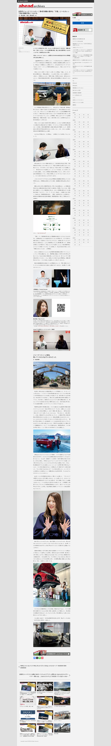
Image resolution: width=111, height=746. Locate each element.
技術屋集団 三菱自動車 (77, 92)
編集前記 (74, 104)
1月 (88, 117)
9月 (88, 122)
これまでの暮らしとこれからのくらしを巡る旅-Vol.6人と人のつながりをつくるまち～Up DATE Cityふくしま (82, 71)
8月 (75, 114)
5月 (88, 114)
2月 (83, 117)
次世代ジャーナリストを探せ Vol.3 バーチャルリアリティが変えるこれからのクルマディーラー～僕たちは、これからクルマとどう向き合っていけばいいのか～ (43, 675)
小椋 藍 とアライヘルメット (78, 47)
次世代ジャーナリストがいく (24, 51)
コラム (74, 97)
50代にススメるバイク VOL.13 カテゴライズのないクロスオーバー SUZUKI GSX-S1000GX (43, 667)
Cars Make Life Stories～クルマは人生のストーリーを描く (82, 63)
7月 (79, 114)
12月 (75, 122)
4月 (75, 117)
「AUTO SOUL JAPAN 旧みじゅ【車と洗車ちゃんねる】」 (48, 326)
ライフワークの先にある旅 (78, 41)
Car (19, 50)
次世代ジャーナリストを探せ (78, 102)
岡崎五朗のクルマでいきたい (78, 87)
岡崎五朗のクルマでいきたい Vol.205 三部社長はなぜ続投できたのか (82, 44)
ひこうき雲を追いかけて (77, 95)
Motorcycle (75, 83)
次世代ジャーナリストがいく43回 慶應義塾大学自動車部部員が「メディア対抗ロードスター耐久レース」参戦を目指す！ (82, 56)
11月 (79, 122)
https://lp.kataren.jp (41, 233)
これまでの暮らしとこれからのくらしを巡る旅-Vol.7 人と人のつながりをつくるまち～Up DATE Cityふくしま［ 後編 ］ (82, 51)
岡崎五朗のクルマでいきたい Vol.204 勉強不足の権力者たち (82, 67)
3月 (79, 117)
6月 (83, 114)
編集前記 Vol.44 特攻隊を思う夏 (79, 38)
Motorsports (75, 85)
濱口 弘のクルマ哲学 (76, 90)
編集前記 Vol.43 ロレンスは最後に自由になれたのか (82, 60)
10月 (84, 122)
